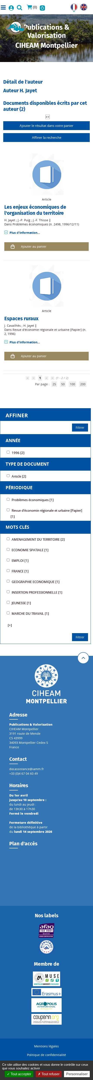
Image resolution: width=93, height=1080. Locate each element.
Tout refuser (50, 1074)
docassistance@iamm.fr (26, 769)
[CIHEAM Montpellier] (46, 683)
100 (72, 384)
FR (72, 6)
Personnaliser (77, 1074)
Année (13, 440)
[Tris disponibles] (47, 117)
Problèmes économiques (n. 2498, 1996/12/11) (46, 224)
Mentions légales (46, 1046)
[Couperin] (46, 1019)
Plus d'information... (25, 233)
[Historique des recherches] (42, 7)
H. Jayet (9, 220)
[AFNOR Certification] (46, 930)
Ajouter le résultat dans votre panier (46, 125)
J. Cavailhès (12, 325)
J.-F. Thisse (40, 220)
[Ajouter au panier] (12, 246)
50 (63, 384)
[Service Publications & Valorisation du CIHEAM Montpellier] (16, 27)
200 (82, 384)
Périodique (19, 488)
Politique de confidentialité (46, 1055)
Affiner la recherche (46, 137)
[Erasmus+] (46, 992)
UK (82, 6)
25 (54, 384)
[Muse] (46, 979)
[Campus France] (46, 947)
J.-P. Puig (24, 220)
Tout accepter (20, 1074)
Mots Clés (17, 527)
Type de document (27, 464)
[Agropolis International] (46, 1005)
